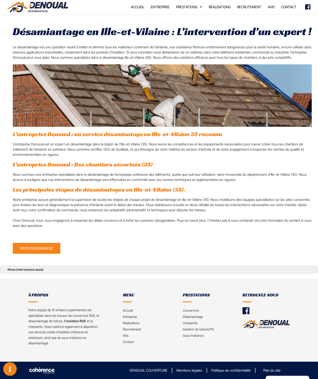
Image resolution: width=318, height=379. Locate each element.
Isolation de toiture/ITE (198, 329)
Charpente (190, 323)
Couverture (191, 310)
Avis (271, 7)
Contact (289, 7)
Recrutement (249, 7)
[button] (36, 248)
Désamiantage (193, 317)
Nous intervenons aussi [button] (25, 269)
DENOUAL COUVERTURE (148, 370)
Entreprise (160, 7)
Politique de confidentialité (231, 370)
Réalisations (220, 7)
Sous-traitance (193, 335)
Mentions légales (189, 370)
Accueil (137, 7)
